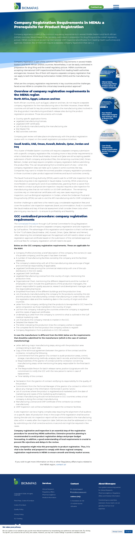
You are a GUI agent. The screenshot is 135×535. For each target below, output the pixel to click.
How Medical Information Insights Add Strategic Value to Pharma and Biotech (109, 116)
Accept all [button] (128, 531)
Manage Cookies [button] (117, 531)
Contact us (96, 7)
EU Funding (18, 518)
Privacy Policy (19, 514)
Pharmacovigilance (49, 495)
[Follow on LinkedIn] (15, 524)
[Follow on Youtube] (19, 524)
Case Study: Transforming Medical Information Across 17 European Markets (109, 149)
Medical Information (49, 497)
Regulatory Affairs (48, 492)
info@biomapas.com (79, 492)
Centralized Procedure (28, 224)
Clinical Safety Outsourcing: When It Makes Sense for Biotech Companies (109, 85)
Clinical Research (48, 489)
